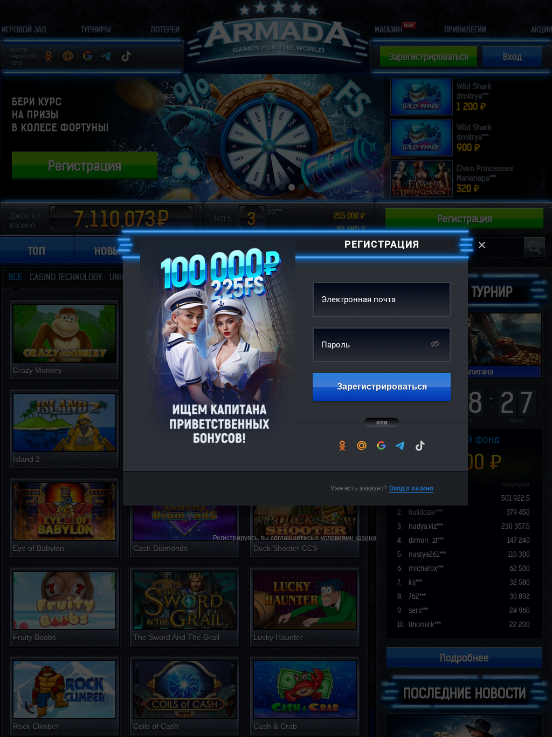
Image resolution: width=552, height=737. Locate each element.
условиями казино (348, 538)
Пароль (335, 345)
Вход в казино (411, 488)
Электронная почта (358, 299)
